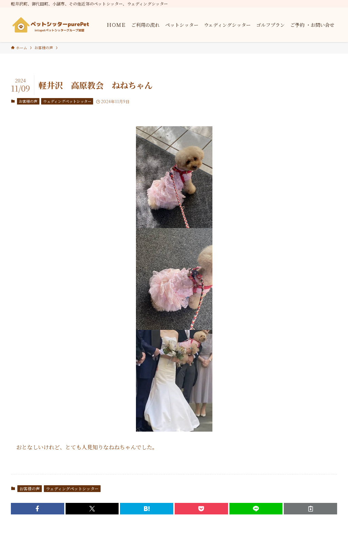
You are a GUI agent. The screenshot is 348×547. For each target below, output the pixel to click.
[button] (37, 508)
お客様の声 (28, 101)
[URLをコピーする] (310, 508)
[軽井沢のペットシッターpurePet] (50, 25)
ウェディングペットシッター (67, 101)
